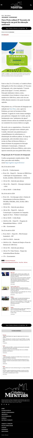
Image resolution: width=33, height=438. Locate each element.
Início (3, 15)
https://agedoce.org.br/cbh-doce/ (14, 163)
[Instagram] (2, 404)
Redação (6, 34)
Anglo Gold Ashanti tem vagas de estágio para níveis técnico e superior (16, 337)
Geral (4, 345)
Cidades (12, 307)
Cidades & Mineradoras (15, 286)
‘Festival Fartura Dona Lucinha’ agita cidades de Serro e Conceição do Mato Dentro (21, 309)
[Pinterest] (18, 38)
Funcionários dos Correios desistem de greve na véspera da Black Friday (16, 368)
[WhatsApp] (21, 38)
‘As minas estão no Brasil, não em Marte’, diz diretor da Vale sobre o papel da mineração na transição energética (20, 275)
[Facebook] (11, 38)
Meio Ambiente (8, 15)
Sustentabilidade (13, 17)
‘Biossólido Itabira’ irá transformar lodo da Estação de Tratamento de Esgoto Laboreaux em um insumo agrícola (21, 289)
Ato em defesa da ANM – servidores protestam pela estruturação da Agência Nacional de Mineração (16, 348)
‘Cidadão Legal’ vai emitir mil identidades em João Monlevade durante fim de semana (20, 299)
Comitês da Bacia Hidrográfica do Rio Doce (10, 262)
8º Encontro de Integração (10, 260)
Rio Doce (25, 262)
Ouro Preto (12, 109)
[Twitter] (14, 38)
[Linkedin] (6, 404)
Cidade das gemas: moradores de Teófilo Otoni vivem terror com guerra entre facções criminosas (16, 357)
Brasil (4, 366)
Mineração (13, 272)
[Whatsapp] (9, 404)
